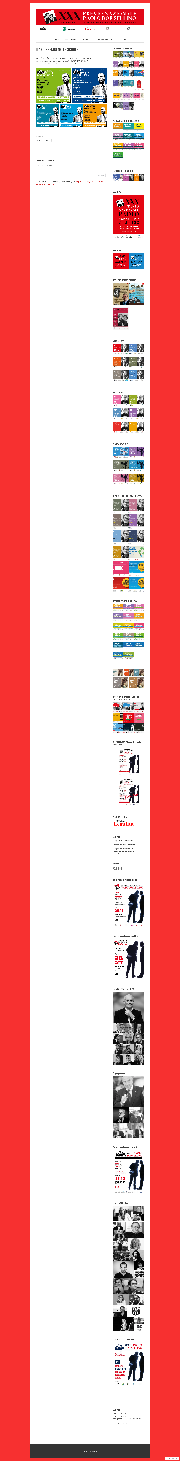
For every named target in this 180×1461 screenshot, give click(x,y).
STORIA (86, 40)
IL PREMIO (55, 40)
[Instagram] (120, 868)
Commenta (100, 175)
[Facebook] (115, 868)
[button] (53, 85)
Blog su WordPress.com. (90, 1451)
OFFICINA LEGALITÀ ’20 (103, 40)
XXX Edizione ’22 (71, 40)
